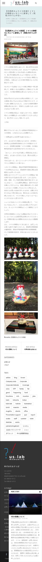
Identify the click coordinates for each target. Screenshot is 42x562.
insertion (26, 396)
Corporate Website (12, 385)
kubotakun (28, 404)
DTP (14, 389)
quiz (25, 415)
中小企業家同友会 (23, 433)
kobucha (16, 400)
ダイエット (9, 433)
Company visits (11, 381)
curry (7, 389)
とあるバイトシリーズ (13, 430)
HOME (6, 512)
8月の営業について (11, 349)
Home (8, 18)
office (26, 411)
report (33, 415)
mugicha (9, 411)
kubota (18, 404)
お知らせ (14, 18)
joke (34, 396)
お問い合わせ (8, 507)
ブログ (6, 365)
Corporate (23, 381)
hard (26, 393)
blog (15, 378)
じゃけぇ (26, 426)
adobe (8, 378)
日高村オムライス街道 (18, 337)
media (25, 407)
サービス (7, 496)
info (17, 396)
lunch (8, 407)
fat (28, 389)
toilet (31, 419)
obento (17, 411)
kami (7, 400)
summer (23, 419)
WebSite (9, 422)
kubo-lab (9, 404)
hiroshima (9, 396)
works (8, 337)
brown (23, 378)
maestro (16, 407)
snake (8, 419)
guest (8, 393)
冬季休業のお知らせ (30, 349)
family (21, 389)
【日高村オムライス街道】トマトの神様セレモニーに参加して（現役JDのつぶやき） (20, 33)
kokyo (25, 400)
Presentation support (13, 415)
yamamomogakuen (12, 426)
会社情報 (7, 500)
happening (17, 393)
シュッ (26, 430)
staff (15, 419)
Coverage (26, 385)
